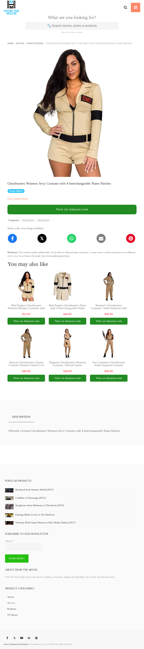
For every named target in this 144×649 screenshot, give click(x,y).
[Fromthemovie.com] (11, 7)
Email (9, 541)
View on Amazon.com (72, 209)
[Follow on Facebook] (7, 638)
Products (11, 608)
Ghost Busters (35, 43)
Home (11, 43)
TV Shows (12, 614)
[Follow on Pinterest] (36, 638)
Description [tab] (21, 416)
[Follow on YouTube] (21, 638)
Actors (10, 597)
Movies (20, 43)
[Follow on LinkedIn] (29, 638)
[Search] (125, 7)
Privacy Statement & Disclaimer (16, 644)
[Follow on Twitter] (14, 638)
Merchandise (43, 220)
